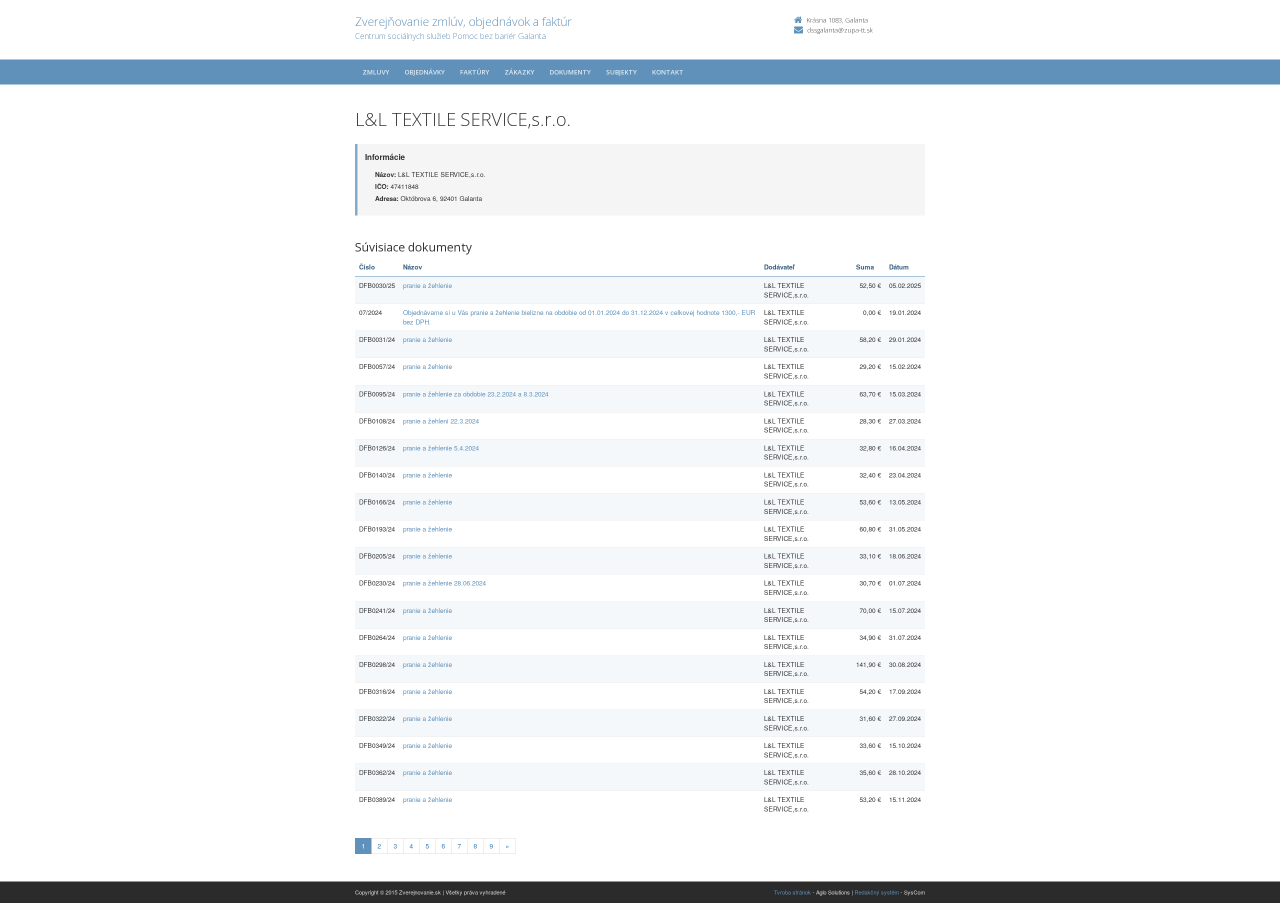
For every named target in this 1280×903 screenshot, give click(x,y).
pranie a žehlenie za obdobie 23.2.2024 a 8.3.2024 (475, 393)
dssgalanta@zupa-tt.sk (839, 30)
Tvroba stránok (792, 892)
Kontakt (668, 72)
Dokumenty (570, 72)
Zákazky (519, 72)
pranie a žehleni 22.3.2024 (441, 421)
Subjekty (621, 72)
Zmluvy (376, 72)
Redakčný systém (876, 892)
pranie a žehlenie (427, 285)
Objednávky (424, 72)
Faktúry (475, 72)
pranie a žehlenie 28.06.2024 (444, 583)
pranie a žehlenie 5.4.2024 (441, 447)
